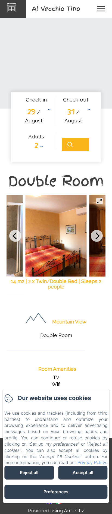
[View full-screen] (99, 201)
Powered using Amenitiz (56, 510)
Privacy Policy (91, 462)
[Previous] (15, 236)
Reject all (29, 472)
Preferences (56, 491)
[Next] (97, 236)
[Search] (75, 144)
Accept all (83, 472)
